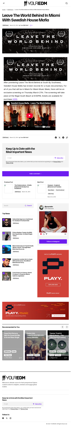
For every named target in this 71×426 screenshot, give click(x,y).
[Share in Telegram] (63, 137)
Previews (57, 355)
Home (3, 9)
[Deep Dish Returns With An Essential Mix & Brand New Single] (12, 345)
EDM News (10, 9)
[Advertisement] (53, 273)
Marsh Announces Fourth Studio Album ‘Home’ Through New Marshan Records (23, 247)
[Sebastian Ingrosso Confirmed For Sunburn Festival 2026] (6, 222)
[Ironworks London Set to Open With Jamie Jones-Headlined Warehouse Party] (6, 262)
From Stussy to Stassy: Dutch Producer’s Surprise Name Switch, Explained (22, 274)
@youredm (49, 206)
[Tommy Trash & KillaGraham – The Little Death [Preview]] (58, 345)
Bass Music (51, 190)
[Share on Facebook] (56, 137)
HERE (14, 99)
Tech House (8, 355)
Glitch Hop (51, 193)
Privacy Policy (57, 161)
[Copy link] (67, 137)
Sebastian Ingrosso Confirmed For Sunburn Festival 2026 (22, 220)
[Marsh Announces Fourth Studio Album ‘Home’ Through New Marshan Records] (6, 249)
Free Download (60, 190)
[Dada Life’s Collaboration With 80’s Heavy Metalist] (35, 345)
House (14, 351)
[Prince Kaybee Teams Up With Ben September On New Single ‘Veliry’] (6, 236)
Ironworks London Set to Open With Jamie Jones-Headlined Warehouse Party (22, 260)
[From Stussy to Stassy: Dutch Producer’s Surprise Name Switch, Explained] (6, 276)
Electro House (61, 351)
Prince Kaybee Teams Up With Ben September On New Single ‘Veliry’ (22, 234)
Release (37, 355)
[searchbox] (13, 205)
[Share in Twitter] (59, 137)
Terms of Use (9, 163)
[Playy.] (35, 311)
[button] (4, 3)
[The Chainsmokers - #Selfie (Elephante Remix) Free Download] (19, 189)
